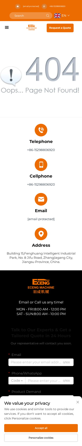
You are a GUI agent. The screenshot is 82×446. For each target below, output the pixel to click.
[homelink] (31, 27)
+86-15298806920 (57, 6)
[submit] (47, 15)
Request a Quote (60, 27)
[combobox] (16, 380)
